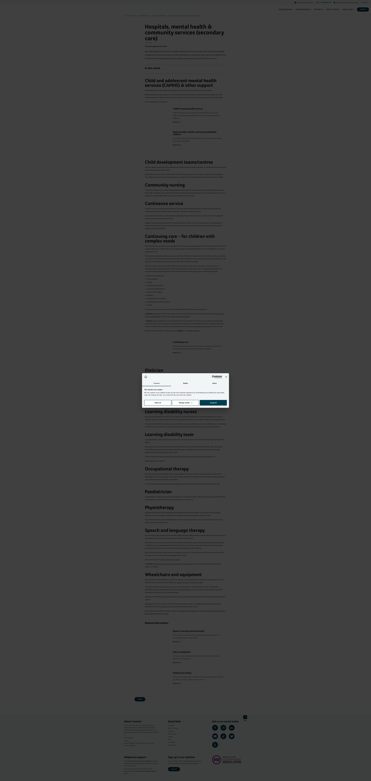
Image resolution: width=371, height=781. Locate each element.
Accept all (213, 403)
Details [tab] (185, 383)
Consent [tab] (156, 383)
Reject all (158, 403)
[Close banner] (226, 377)
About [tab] (214, 383)
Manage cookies (184, 403)
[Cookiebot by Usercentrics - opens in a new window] (213, 376)
